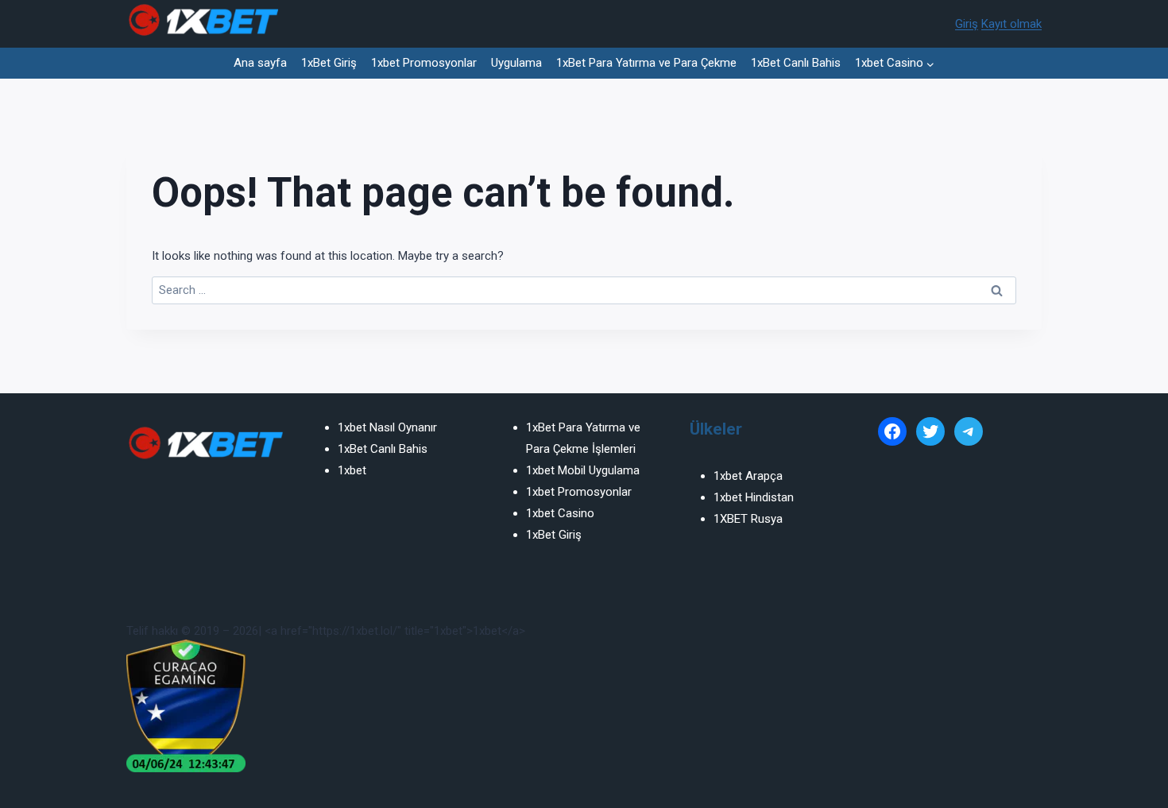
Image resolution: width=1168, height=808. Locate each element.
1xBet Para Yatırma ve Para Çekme (646, 63)
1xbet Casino (560, 513)
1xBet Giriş (329, 63)
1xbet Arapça (748, 476)
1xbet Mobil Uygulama (583, 470)
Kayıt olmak (1011, 24)
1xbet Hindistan (754, 497)
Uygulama (516, 63)
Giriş (966, 24)
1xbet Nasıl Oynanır (387, 427)
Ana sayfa (260, 63)
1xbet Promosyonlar (424, 63)
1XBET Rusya (748, 519)
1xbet (352, 470)
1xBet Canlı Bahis (796, 63)
